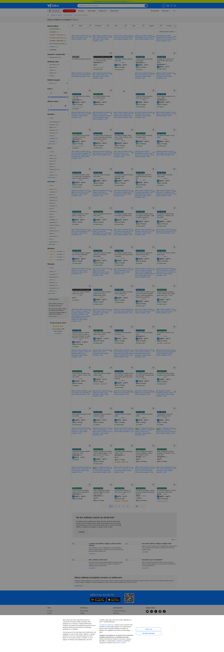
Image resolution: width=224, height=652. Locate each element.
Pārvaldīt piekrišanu (148, 633)
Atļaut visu (148, 629)
